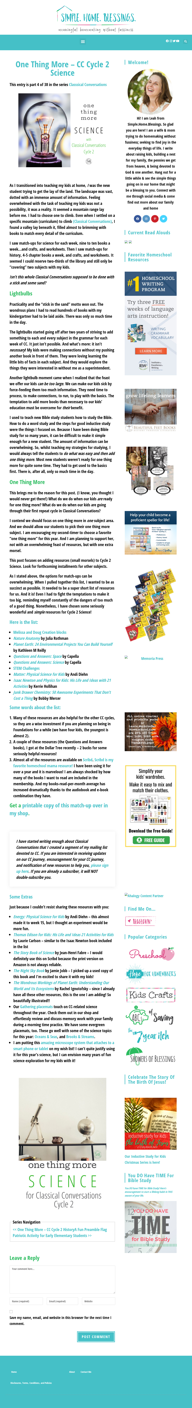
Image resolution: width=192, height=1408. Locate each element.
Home (14, 1372)
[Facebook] (167, 40)
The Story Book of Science (33, 952)
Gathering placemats (36, 1006)
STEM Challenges (26, 668)
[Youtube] (177, 40)
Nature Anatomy (27, 638)
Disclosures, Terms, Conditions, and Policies (31, 1383)
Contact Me (86, 1372)
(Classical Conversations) (92, 221)
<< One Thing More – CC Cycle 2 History (43, 1229)
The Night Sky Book (28, 970)
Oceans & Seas (46, 1036)
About (72, 1372)
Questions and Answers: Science (38, 662)
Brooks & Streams (80, 1036)
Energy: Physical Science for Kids (38, 916)
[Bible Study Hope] (151, 1226)
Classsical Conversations (88, 84)
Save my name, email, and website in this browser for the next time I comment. (60, 1320)
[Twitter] (174, 40)
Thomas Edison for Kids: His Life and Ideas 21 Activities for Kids (63, 934)
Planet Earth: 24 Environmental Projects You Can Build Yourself (62, 644)
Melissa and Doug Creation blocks (39, 632)
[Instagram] (170, 40)
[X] (163, 219)
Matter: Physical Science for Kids (38, 674)
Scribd (87, 759)
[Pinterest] (155, 219)
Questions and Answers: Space (37, 656)
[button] (83, 41)
